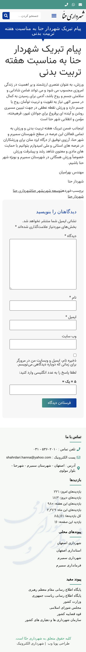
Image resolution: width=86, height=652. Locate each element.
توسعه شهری (52, 191)
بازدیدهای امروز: (70, 492)
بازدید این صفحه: (69, 522)
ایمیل (70, 317)
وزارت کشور (72, 601)
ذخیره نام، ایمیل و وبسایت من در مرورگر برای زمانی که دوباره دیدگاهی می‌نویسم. (46, 362)
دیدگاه (70, 236)
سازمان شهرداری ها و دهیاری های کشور (53, 620)
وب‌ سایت (69, 336)
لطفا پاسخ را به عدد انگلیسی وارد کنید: (47, 373)
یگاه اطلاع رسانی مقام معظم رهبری (53, 589)
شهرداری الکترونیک (30, 643)
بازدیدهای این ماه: (68, 510)
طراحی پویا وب (58, 643)
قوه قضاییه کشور (69, 614)
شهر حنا (37, 191)
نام (72, 298)
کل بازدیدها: (72, 516)
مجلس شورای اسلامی (65, 607)
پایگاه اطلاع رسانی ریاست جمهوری (56, 595)
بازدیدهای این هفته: (67, 504)
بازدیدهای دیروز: (70, 498)
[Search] (6, 15)
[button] (54, 16)
